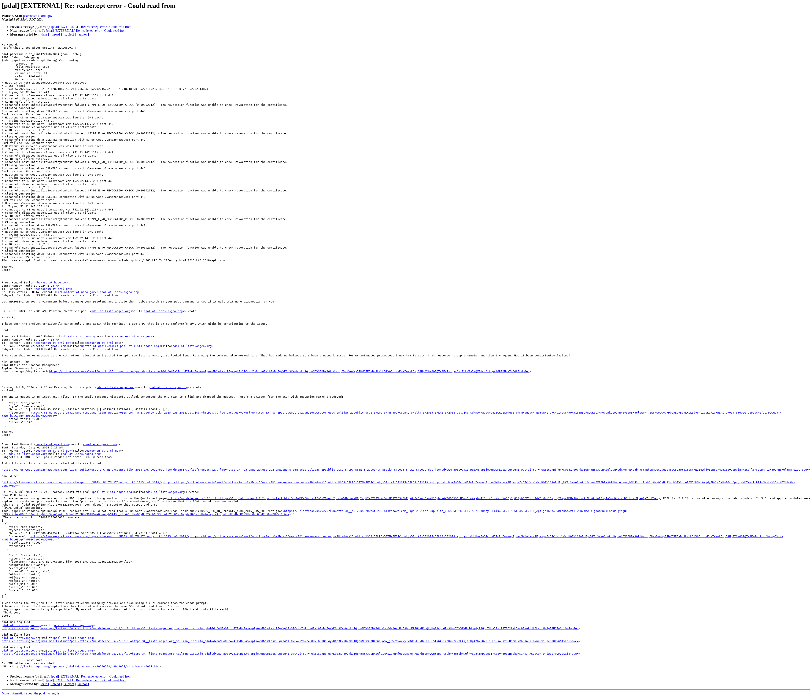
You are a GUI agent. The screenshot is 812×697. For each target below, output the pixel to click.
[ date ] (44, 34)
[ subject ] (69, 34)
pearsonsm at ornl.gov (37, 16)
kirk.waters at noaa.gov (75, 292)
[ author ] (83, 34)
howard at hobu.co (51, 282)
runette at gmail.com (49, 346)
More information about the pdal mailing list (31, 693)
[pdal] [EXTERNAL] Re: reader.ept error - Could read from (91, 27)
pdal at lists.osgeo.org (119, 292)
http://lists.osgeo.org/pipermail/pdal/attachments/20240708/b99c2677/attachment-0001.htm (85, 666)
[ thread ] (56, 34)
